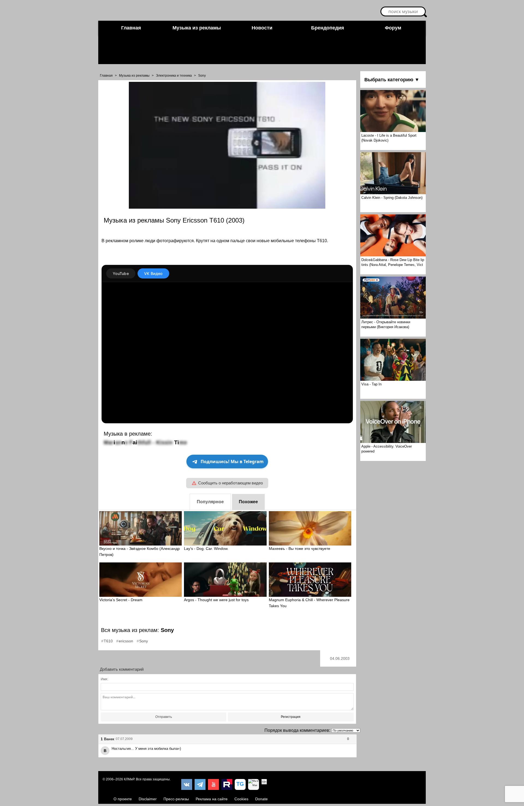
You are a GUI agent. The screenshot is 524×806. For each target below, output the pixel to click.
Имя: (104, 679)
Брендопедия (327, 28)
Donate (261, 799)
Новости (262, 28)
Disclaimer (148, 799)
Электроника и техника (174, 75)
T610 (108, 641)
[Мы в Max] (253, 784)
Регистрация (290, 717)
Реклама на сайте (212, 799)
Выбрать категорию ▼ (391, 79)
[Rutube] (226, 784)
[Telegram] (200, 784)
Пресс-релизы (176, 799)
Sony (202, 75)
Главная (131, 28)
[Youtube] (213, 784)
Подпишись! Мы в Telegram (232, 462)
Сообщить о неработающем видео (230, 483)
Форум (393, 28)
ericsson (126, 641)
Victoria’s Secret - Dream (120, 600)
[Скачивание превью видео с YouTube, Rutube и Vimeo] (240, 784)
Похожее (248, 501)
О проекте (123, 799)
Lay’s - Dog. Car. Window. (206, 548)
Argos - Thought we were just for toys (216, 600)
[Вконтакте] (186, 784)
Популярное (210, 501)
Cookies (241, 799)
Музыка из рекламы (196, 28)
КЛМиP (129, 779)
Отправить (163, 717)
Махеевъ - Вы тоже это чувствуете (299, 548)
